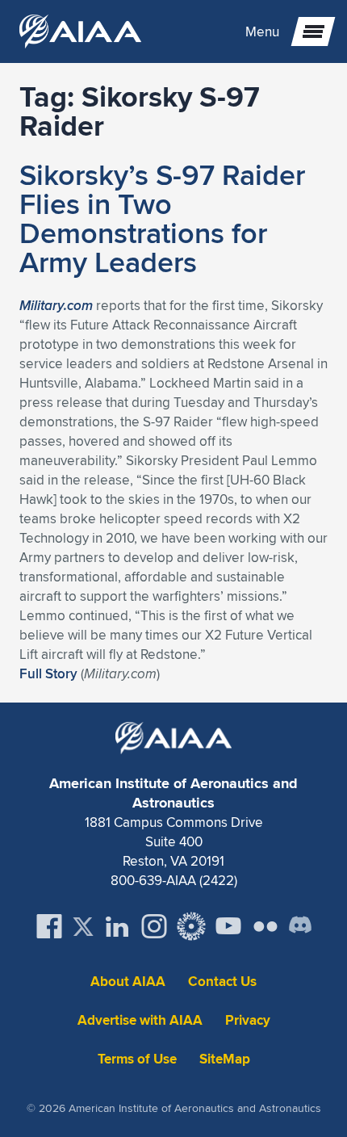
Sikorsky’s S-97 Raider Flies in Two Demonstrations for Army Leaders (162, 218)
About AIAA (127, 981)
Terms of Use (137, 1059)
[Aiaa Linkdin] (117, 926)
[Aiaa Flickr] (265, 926)
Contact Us (222, 981)
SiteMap (224, 1059)
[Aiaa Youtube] (228, 926)
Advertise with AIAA (140, 1020)
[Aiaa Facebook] (49, 926)
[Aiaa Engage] (191, 926)
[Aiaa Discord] (300, 926)
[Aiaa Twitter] (83, 926)
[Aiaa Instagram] (154, 926)
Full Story (48, 673)
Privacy (247, 1020)
